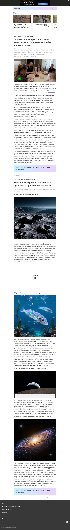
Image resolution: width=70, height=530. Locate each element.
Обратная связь (6, 509)
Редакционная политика (8, 515)
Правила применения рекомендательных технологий (17, 518)
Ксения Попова (51, 498)
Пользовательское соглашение (11, 506)
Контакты (4, 512)
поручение (51, 92)
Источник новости (50, 175)
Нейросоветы (20, 167)
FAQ (2, 503)
